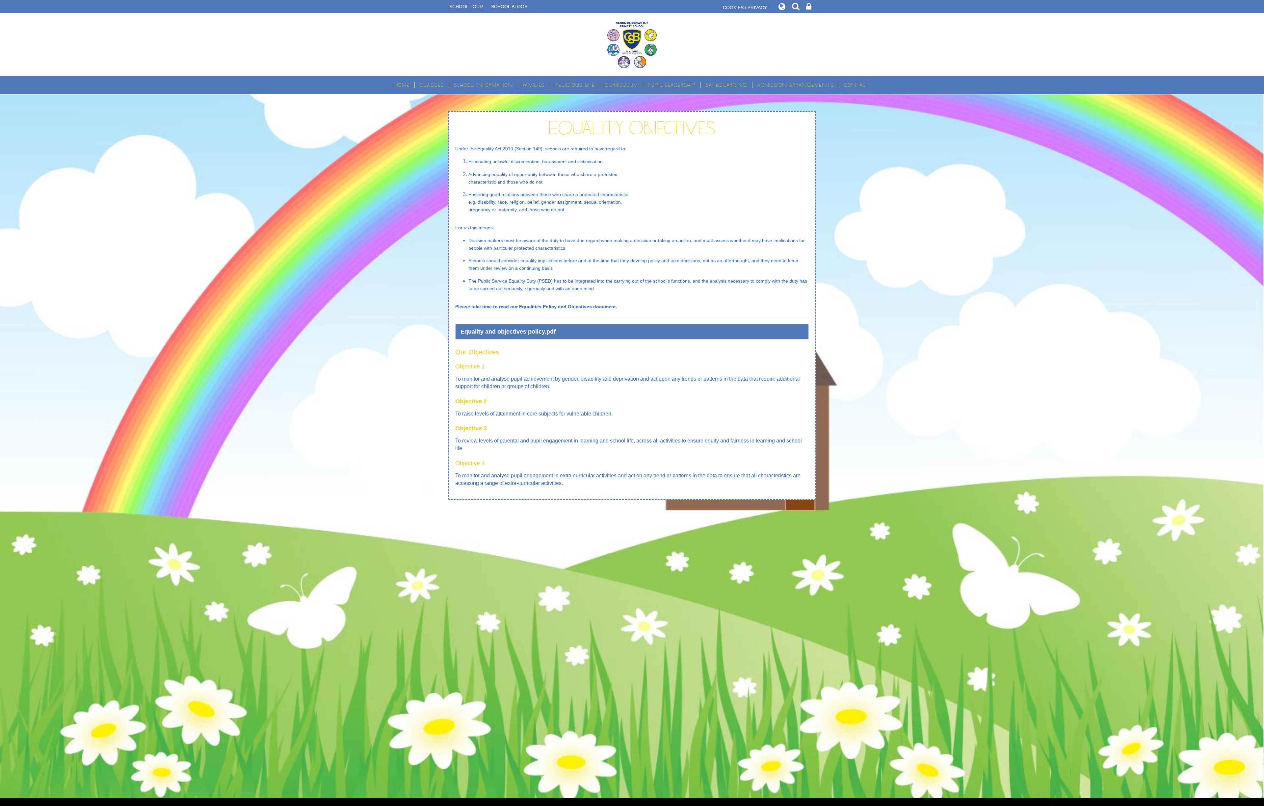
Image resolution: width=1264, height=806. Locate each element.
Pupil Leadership (672, 85)
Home (401, 85)
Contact (857, 85)
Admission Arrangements (795, 85)
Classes (431, 85)
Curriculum (621, 85)
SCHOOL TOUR (466, 6)
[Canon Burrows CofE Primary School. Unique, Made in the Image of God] (632, 44)
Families (534, 85)
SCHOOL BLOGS (509, 6)
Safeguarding (726, 85)
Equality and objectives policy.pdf (508, 331)
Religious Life (575, 85)
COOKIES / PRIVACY (745, 7)
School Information (483, 85)
